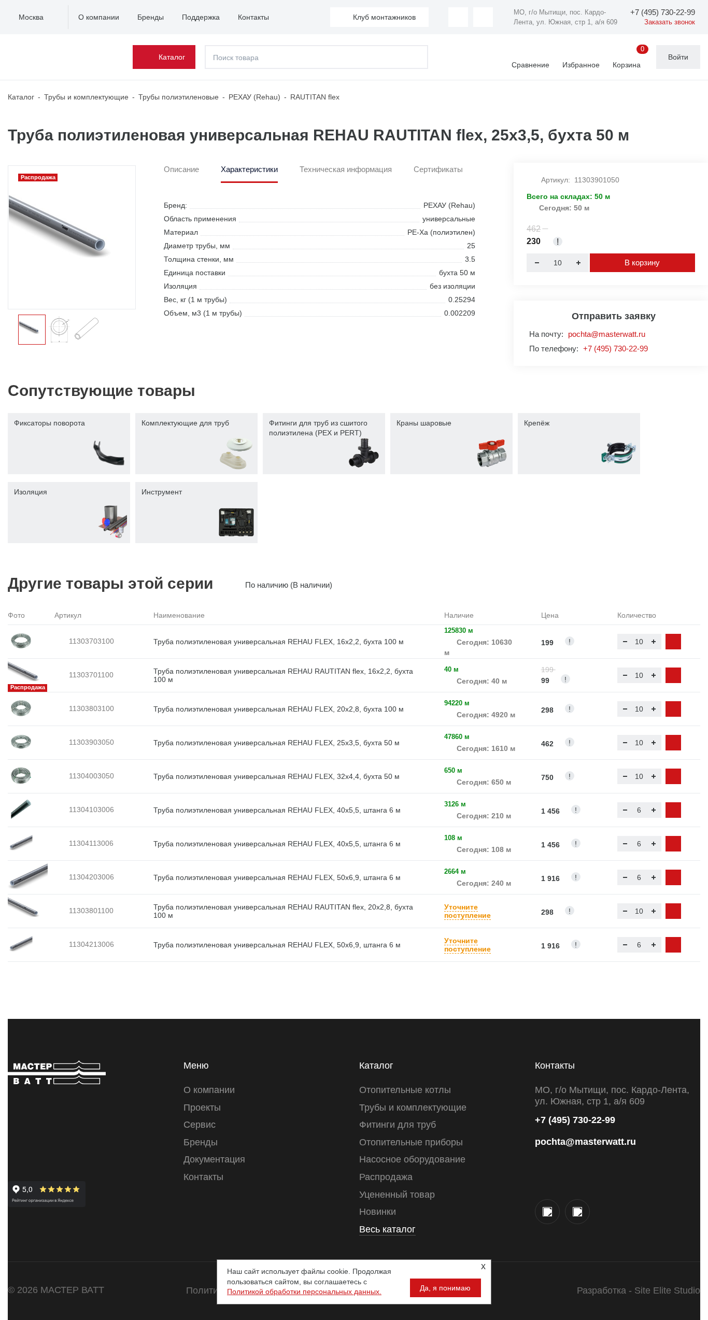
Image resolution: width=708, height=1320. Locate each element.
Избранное (581, 65)
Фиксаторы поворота (49, 423)
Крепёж (536, 423)
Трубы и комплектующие (412, 1107)
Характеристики (249, 169)
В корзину (642, 262)
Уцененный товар (397, 1194)
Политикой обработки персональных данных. (304, 1291)
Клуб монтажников (384, 17)
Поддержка (201, 17)
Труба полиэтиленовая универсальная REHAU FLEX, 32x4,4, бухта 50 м (276, 776)
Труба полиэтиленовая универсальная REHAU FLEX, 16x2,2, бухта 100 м (278, 641)
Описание (181, 169)
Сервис (199, 1124)
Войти (678, 57)
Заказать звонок (669, 22)
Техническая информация (346, 169)
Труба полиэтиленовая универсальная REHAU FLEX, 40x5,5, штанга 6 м (277, 810)
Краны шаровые (424, 423)
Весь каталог (387, 1229)
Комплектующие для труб (185, 423)
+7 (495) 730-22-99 (615, 348)
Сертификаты (438, 169)
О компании (98, 17)
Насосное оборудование (412, 1159)
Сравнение (530, 65)
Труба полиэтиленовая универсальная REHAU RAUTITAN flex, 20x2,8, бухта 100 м (283, 911)
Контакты (253, 17)
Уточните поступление (467, 911)
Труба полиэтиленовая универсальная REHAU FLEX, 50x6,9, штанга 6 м (277, 877)
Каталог (172, 57)
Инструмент (161, 492)
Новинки (377, 1212)
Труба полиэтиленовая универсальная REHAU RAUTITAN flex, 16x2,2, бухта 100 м (283, 675)
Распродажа (386, 1177)
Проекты (202, 1107)
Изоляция (30, 492)
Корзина (628, 57)
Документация (214, 1159)
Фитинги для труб (397, 1124)
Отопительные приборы (411, 1142)
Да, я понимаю (445, 1288)
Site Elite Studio (667, 1290)
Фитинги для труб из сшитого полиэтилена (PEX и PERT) (318, 428)
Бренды (150, 17)
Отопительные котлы (405, 1090)
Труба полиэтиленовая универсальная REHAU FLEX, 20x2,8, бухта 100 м (278, 709)
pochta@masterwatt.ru (606, 334)
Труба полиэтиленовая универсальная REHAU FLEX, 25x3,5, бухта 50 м (276, 743)
